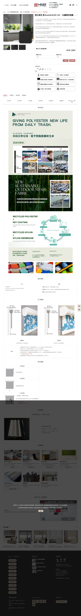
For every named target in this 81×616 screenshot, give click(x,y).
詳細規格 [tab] (5, 95)
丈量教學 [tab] (11, 95)
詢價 (66, 60)
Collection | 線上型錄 (23, 5)
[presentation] (3, 29)
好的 (41, 510)
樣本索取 (72, 60)
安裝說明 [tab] (18, 95)
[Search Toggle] (77, 5)
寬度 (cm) (39, 54)
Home (7, 5)
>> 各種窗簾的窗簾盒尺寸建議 (26, 353)
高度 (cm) (59, 54)
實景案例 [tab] (24, 95)
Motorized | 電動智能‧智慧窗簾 (56, 4)
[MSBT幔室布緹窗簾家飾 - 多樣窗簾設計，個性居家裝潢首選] (40, 5)
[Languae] (70, 5)
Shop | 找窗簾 (13, 5)
